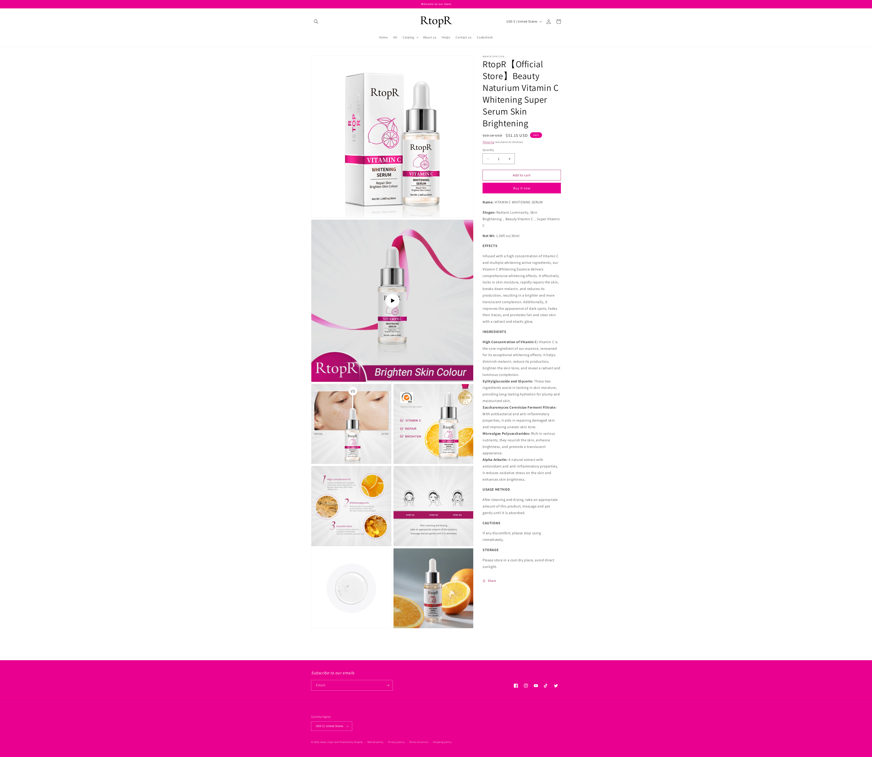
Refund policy (375, 742)
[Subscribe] (388, 685)
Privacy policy (396, 742)
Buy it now (521, 188)
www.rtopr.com (329, 742)
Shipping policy (442, 742)
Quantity (488, 150)
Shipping (488, 142)
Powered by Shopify (351, 742)
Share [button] (492, 581)
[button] (316, 22)
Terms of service (418, 742)
